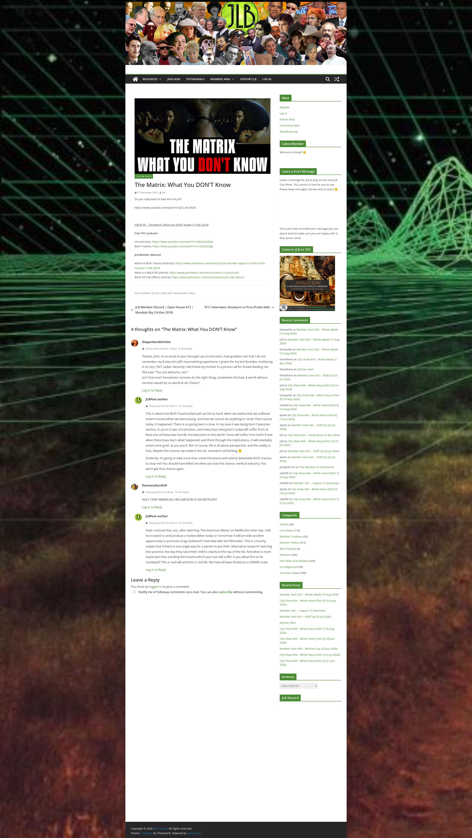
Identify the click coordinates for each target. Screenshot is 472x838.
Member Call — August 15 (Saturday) (316, 483)
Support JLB (248, 79)
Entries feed (287, 119)
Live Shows (286, 530)
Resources (150, 79)
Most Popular (288, 548)
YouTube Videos (144, 176)
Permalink (187, 348)
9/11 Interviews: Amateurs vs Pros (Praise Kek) (237, 307)
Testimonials (195, 79)
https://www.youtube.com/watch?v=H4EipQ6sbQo (182, 241)
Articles (284, 524)
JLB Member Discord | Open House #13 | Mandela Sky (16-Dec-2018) (164, 310)
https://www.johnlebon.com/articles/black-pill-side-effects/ (208, 277)
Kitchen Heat (305, 369)
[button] (159, 79)
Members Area (220, 79)
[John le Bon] (236, 4)
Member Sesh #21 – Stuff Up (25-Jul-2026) (313, 451)
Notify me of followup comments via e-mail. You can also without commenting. (200, 592)
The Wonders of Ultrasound (317, 467)
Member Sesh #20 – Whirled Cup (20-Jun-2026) (308, 648)
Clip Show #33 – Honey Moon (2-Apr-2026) (314, 435)
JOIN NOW (173, 79)
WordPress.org (289, 131)
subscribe (225, 592)
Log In (266, 79)
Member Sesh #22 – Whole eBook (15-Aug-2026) (309, 594)
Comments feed (289, 125)
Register (285, 107)
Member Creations (291, 536)
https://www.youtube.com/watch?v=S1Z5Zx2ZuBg (182, 246)
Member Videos (289, 542)
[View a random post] (336, 79)
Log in (283, 113)
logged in (155, 587)
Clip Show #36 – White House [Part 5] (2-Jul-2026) (310, 654)
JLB (163, 192)
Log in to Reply (152, 390)
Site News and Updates (294, 561)
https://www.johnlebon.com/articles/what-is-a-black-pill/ (204, 272)
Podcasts (285, 554)
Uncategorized (289, 567)
